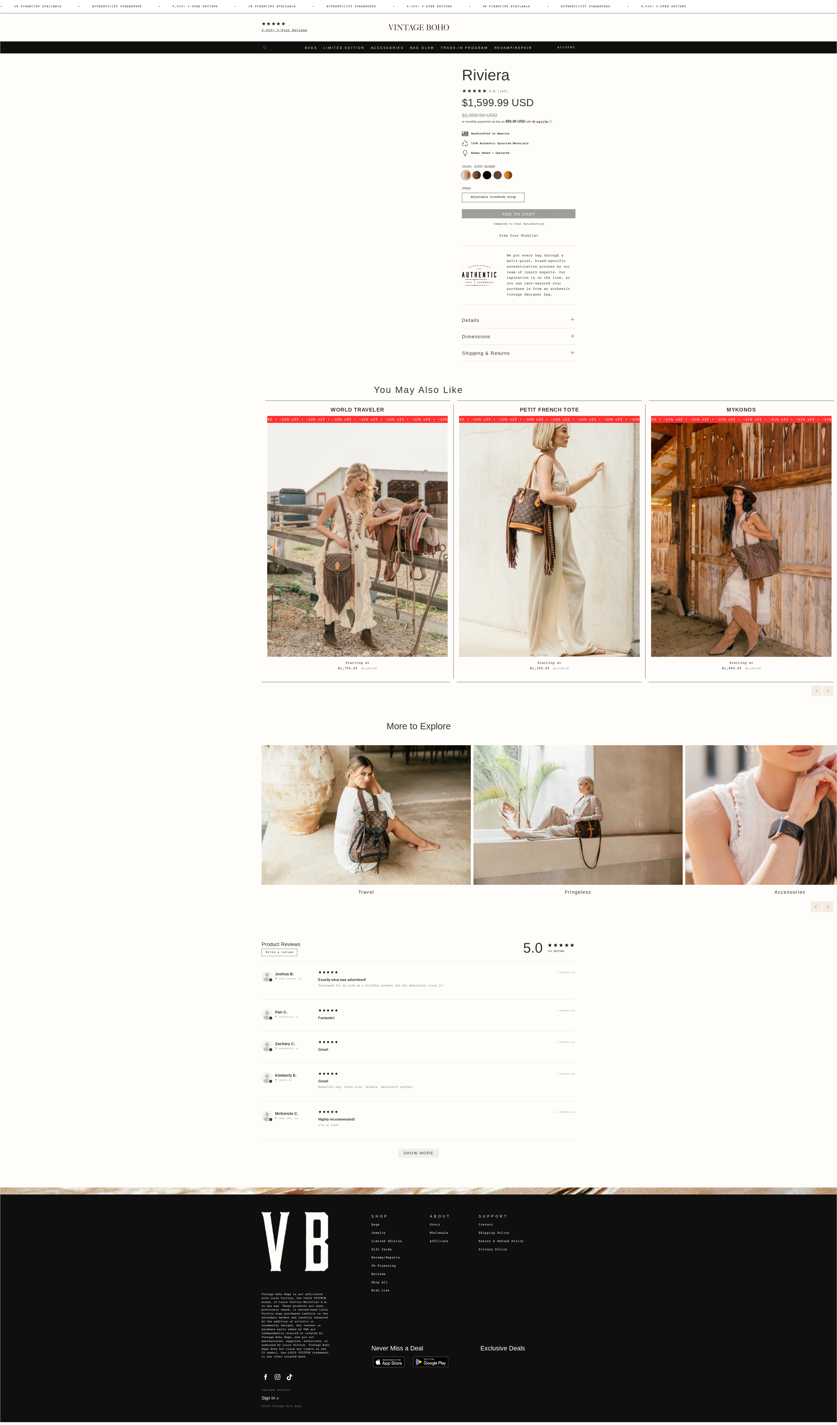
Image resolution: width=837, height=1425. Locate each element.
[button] (518, 122)
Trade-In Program (464, 48)
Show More (418, 1153)
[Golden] (508, 175)
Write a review (279, 952)
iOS (388, 1362)
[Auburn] (476, 175)
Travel (366, 892)
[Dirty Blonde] (466, 175)
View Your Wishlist (518, 236)
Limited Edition (343, 48)
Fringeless (578, 892)
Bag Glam (422, 48)
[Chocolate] (497, 175)
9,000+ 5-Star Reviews (284, 30)
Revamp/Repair (513, 48)
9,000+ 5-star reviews (195, 6)
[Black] (487, 175)
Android (430, 1362)
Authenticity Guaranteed (117, 6)
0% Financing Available (38, 6)
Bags (311, 48)
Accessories (387, 48)
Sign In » (270, 1398)
